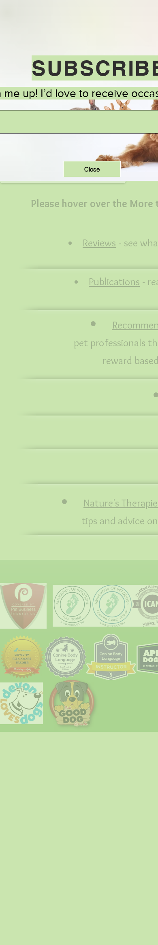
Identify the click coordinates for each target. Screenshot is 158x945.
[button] (92, 169)
